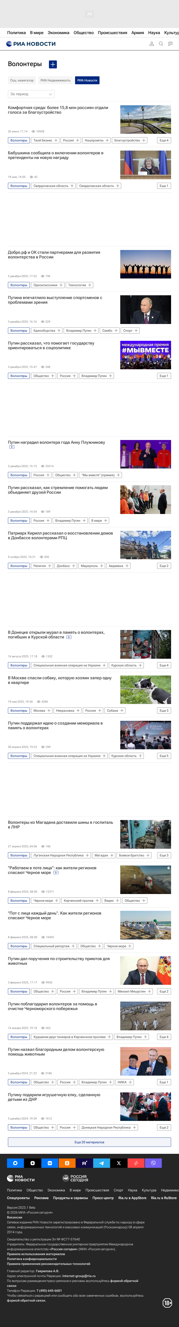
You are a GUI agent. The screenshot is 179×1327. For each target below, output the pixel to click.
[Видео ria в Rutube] (84, 1163)
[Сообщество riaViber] (153, 1163)
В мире (75, 1190)
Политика (14, 1190)
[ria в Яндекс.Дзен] (32, 1163)
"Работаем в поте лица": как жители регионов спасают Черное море (52, 870)
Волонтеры (25, 64)
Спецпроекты (18, 1198)
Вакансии (14, 1217)
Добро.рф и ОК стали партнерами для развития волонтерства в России (54, 254)
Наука (132, 1190)
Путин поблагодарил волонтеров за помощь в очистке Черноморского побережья (52, 1006)
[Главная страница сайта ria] (30, 43)
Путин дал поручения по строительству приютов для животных (59, 961)
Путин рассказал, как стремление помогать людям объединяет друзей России (58, 490)
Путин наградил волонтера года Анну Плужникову (56, 442)
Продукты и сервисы (70, 1198)
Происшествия (97, 1190)
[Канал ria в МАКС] (15, 1163)
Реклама (41, 1198)
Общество (35, 1190)
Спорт (118, 1190)
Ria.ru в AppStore (132, 1198)
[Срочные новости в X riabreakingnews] (136, 1163)
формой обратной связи (26, 1300)
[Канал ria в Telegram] (101, 1163)
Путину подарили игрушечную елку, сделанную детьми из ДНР (54, 1097)
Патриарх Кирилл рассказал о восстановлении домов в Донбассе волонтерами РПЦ (60, 535)
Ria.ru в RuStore (164, 1198)
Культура (149, 1190)
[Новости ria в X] (118, 1163)
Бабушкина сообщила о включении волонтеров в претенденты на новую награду (55, 155)
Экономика (56, 1190)
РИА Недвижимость (55, 80)
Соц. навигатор (22, 80)
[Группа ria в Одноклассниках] (67, 1163)
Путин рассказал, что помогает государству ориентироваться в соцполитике (51, 345)
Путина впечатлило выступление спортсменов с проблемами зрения (55, 300)
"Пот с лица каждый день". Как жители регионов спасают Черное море (54, 915)
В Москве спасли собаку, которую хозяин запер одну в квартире (60, 680)
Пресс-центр (103, 1198)
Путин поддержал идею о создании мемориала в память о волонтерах (55, 725)
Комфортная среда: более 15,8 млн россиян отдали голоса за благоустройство (58, 110)
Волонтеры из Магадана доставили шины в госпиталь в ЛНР (60, 824)
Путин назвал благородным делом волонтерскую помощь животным (56, 1051)
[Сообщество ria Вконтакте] (49, 1163)
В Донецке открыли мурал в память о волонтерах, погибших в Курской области (56, 634)
